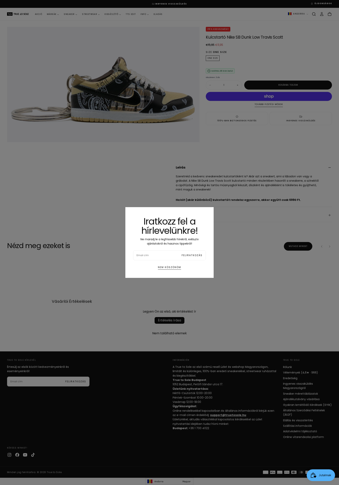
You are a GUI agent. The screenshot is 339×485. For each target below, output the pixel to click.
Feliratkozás (192, 255)
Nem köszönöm (169, 267)
